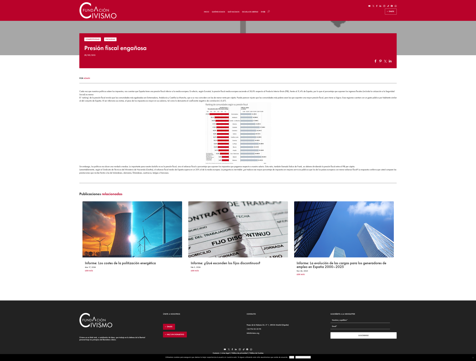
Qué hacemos (233, 12)
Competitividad (93, 39)
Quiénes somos (218, 12)
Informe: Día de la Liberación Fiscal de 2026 (330, 263)
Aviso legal (225, 353)
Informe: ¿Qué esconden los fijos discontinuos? (119, 263)
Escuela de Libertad (250, 12)
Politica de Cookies (303, 357)
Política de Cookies (256, 353)
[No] (473, 357)
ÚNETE (391, 11)
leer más (89, 271)
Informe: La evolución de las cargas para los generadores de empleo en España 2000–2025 (235, 265)
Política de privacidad (240, 353)
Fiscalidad (110, 39)
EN (262, 12)
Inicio (206, 12)
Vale (291, 357)
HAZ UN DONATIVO (175, 334)
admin (87, 78)
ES (264, 12)
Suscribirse (363, 335)
